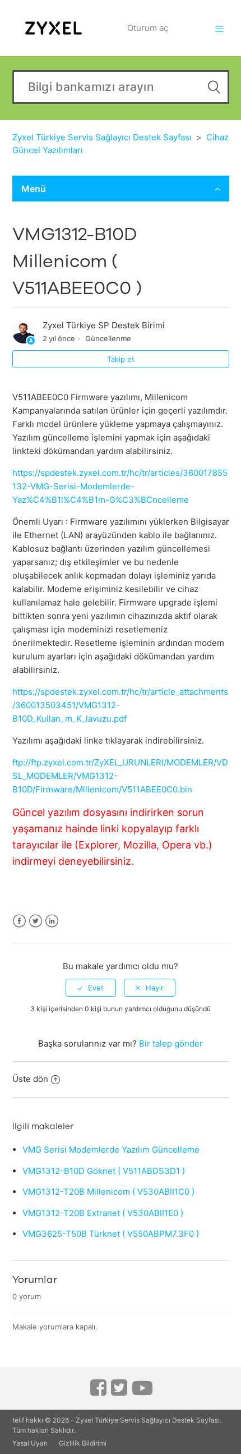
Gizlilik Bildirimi (82, 1443)
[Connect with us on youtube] (142, 1392)
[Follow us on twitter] (119, 1391)
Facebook (19, 921)
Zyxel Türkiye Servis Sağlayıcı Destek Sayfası (102, 137)
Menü (33, 188)
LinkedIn (52, 921)
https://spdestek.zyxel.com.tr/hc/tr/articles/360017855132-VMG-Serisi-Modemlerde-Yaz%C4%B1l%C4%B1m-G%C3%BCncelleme (120, 486)
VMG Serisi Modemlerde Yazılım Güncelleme (111, 1149)
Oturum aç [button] (147, 27)
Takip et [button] (121, 359)
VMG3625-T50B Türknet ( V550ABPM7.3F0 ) (110, 1233)
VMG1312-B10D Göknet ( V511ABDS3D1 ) (103, 1171)
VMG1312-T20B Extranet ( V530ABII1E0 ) (102, 1213)
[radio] (91, 988)
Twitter (36, 921)
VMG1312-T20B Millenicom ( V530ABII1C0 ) (108, 1191)
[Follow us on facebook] (98, 1391)
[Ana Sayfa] (53, 27)
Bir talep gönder (171, 1043)
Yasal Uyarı (30, 1443)
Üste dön (30, 1079)
